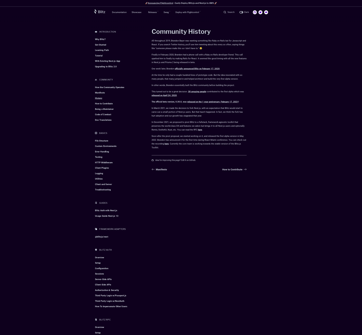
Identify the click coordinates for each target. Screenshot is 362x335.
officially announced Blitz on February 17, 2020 (197, 68)
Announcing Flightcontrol (160, 3)
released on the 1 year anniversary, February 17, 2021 (212, 101)
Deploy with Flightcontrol (187, 12)
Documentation (119, 12)
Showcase (136, 12)
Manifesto (161, 169)
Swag (166, 12)
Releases (152, 12)
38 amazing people (197, 91)
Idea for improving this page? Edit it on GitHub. (175, 160)
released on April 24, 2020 (164, 95)
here (200, 129)
